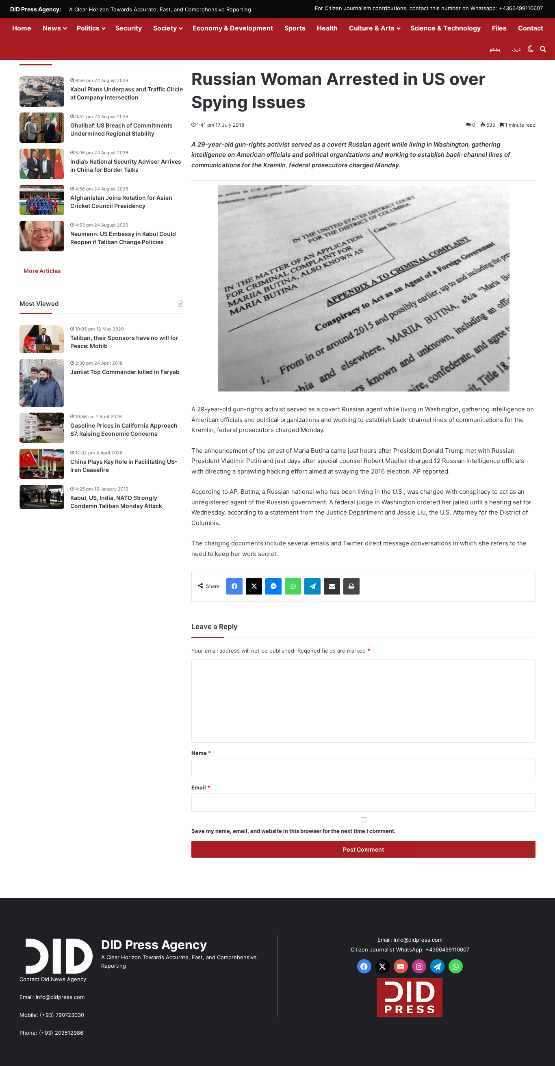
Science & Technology (445, 28)
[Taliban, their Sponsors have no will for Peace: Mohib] (42, 339)
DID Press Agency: (35, 9)
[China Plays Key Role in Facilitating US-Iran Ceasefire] (42, 464)
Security (128, 28)
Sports (295, 28)
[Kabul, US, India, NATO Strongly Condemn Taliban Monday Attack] (42, 497)
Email (200, 787)
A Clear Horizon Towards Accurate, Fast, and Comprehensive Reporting (160, 9)
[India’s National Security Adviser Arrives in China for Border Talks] (42, 164)
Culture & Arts (372, 28)
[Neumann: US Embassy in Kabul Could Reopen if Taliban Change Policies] (42, 236)
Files (499, 28)
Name (201, 753)
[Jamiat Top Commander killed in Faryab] (42, 383)
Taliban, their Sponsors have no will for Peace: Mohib (124, 341)
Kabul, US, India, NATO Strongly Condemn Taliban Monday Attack (116, 501)
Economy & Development (233, 28)
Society (165, 28)
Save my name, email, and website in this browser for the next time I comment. (293, 831)
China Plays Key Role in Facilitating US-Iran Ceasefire (124, 465)
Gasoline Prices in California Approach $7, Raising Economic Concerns (124, 429)
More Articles (42, 270)
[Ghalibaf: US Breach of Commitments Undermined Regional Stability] (42, 127)
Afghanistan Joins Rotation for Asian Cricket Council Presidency (121, 201)
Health (327, 28)
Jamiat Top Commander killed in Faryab (125, 371)
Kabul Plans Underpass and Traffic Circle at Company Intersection (126, 93)
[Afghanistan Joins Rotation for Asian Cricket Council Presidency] (42, 200)
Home (21, 28)
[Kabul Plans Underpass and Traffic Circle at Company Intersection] (42, 91)
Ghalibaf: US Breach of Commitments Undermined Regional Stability (121, 129)
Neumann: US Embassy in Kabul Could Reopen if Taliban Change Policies (123, 237)
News (52, 28)
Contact (530, 28)
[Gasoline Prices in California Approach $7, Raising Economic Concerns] (42, 428)
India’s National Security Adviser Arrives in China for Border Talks (125, 165)
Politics (88, 28)
